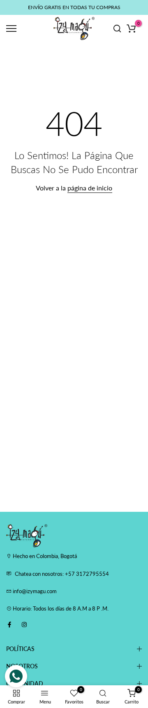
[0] (131, 28)
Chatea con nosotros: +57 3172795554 (62, 573)
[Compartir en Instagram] (24, 624)
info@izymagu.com (34, 591)
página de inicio (89, 188)
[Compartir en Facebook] (9, 624)
